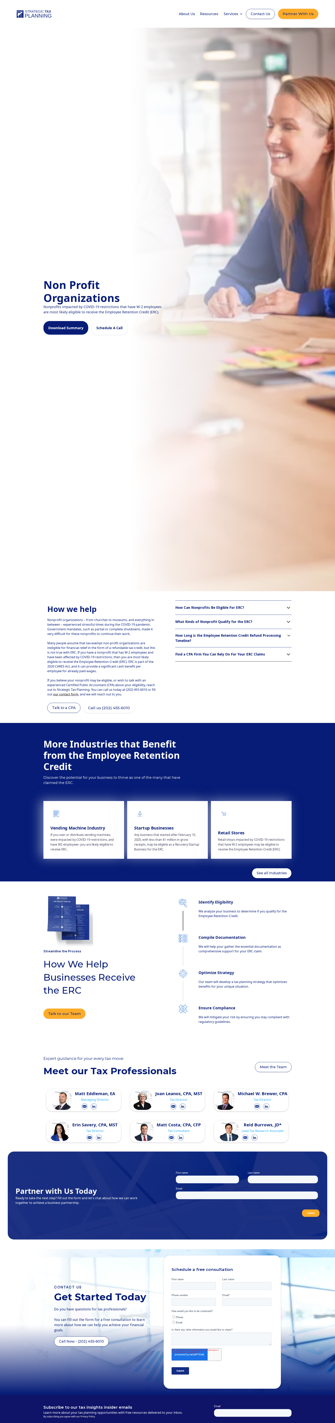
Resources (209, 14)
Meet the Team (273, 1067)
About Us (187, 14)
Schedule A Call (109, 328)
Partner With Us (298, 13)
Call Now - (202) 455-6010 (81, 1341)
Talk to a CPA (64, 708)
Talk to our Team (64, 1013)
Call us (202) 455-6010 (109, 707)
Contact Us (260, 14)
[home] (34, 14)
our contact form (65, 694)
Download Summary (65, 328)
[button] (233, 14)
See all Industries (272, 873)
